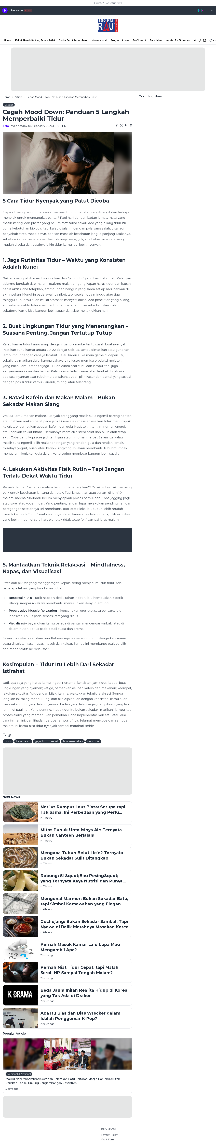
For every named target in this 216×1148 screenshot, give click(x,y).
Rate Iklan (156, 40)
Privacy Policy (109, 1134)
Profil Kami (139, 40)
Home (7, 40)
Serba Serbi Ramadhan (73, 40)
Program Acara (120, 40)
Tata (6, 126)
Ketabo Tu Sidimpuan (179, 40)
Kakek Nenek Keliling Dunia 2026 (35, 40)
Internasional (99, 40)
